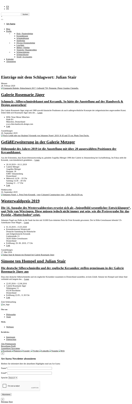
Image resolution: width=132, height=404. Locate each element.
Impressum (10, 337)
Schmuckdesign (22, 52)
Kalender (10, 59)
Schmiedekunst (22, 38)
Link (8, 126)
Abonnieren (11, 61)
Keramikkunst (22, 36)
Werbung (10, 327)
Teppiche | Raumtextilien (26, 50)
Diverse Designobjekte (25, 43)
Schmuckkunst (22, 54)
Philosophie (11, 314)
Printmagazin (8, 344)
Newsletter (10, 348)
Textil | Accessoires (24, 57)
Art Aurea (10, 24)
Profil (8, 346)
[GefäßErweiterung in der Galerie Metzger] (66, 135)
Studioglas (20, 40)
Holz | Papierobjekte (24, 34)
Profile (9, 31)
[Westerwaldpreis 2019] (66, 194)
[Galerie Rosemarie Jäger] (66, 88)
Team (8, 317)
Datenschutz (11, 339)
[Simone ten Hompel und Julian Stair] (66, 254)
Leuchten (20, 45)
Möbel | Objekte (23, 47)
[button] (4, 402)
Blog (8, 29)
